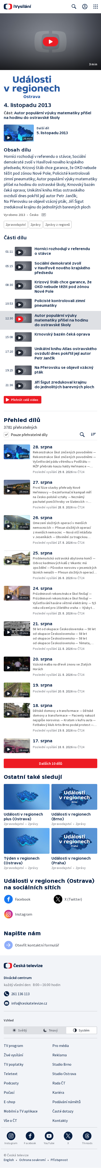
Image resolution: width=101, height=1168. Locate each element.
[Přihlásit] (84, 6)
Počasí (9, 1092)
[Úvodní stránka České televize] (23, 965)
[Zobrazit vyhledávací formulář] (74, 6)
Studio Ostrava (64, 1073)
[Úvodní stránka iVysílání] (17, 6)
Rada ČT (59, 1083)
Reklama (59, 1055)
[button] (50, 41)
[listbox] (50, 1030)
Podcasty (11, 1083)
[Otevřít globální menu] (95, 6)
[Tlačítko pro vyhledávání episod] (82, 434)
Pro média (60, 1045)
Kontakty (60, 1120)
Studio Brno (61, 1064)
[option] (19, 1030)
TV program (13, 1045)
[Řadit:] (93, 434)
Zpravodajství (16, 224)
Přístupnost (59, 1160)
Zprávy (36, 224)
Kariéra (58, 1092)
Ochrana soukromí (32, 1160)
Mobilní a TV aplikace (21, 1111)
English (9, 1160)
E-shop (9, 1101)
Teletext (11, 1073)
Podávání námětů (66, 1101)
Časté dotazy (62, 1111)
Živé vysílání (13, 1055)
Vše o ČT (10, 1120)
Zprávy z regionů (57, 224)
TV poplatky (13, 1064)
